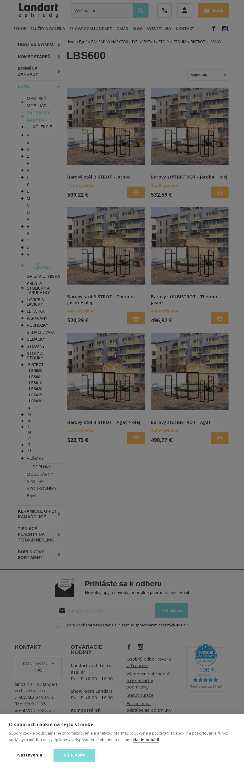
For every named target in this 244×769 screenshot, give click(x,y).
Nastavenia (29, 755)
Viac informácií (146, 739)
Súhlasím (74, 755)
